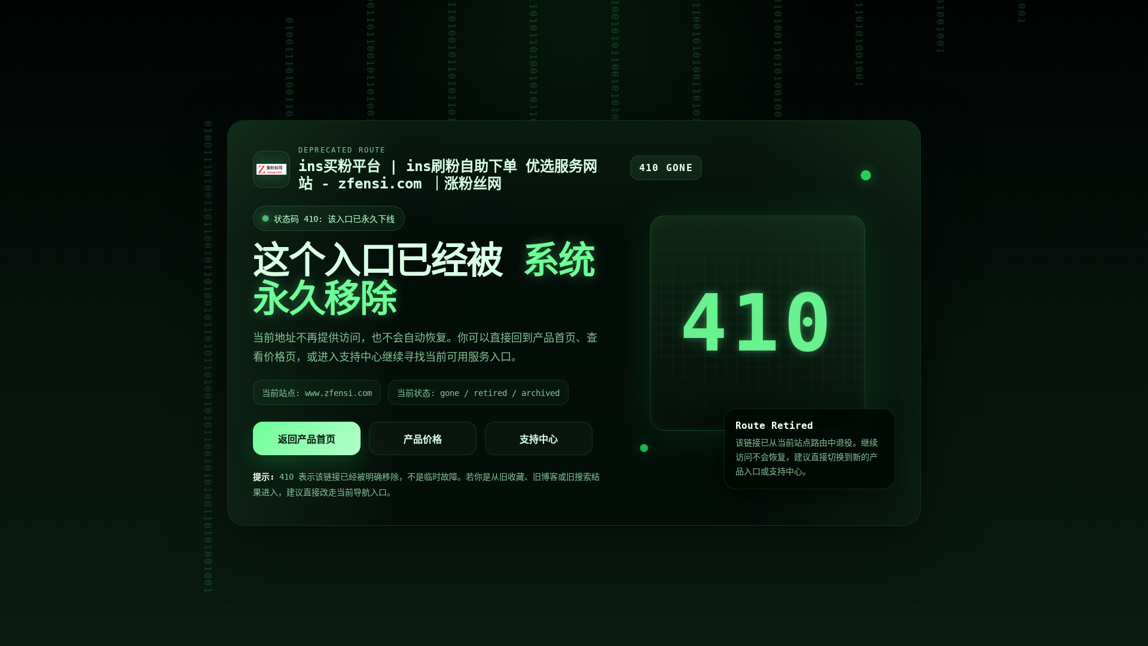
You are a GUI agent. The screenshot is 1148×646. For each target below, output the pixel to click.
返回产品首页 (306, 439)
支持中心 (539, 439)
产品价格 (423, 439)
